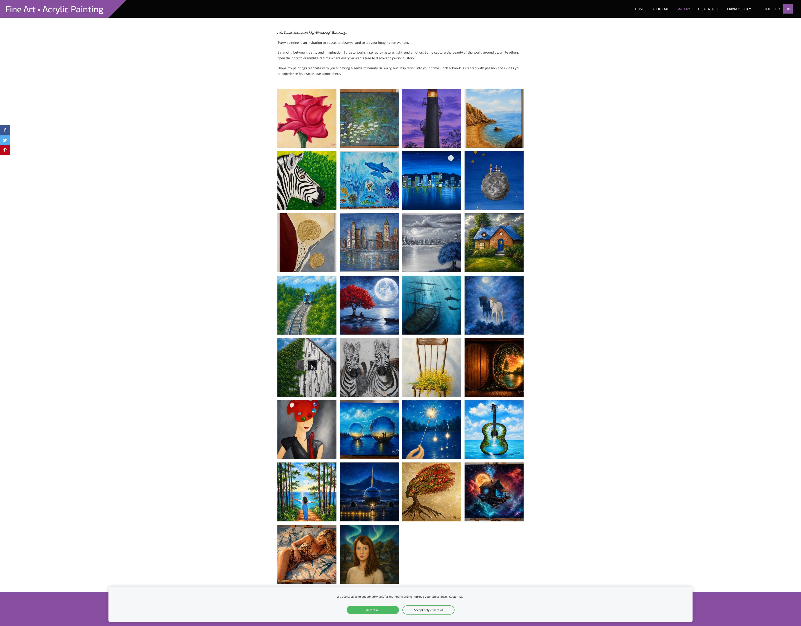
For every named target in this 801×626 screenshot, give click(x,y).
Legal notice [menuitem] (708, 9)
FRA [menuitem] (777, 9)
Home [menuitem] (640, 9)
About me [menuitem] (660, 9)
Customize (456, 596)
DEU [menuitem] (767, 9)
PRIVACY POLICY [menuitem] (739, 9)
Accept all (372, 610)
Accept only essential (428, 610)
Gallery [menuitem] (683, 9)
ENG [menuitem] (788, 9)
